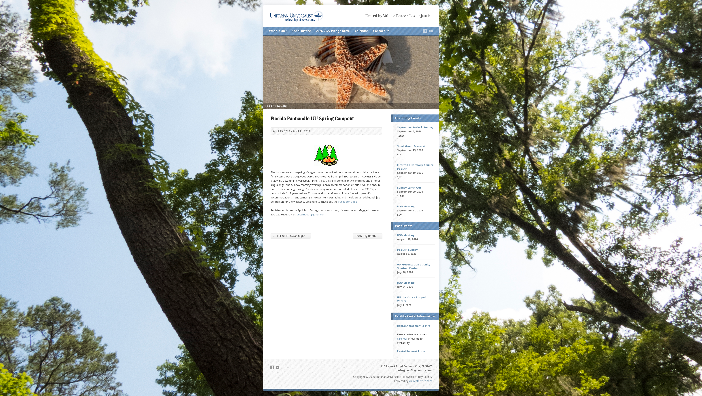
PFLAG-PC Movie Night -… (290, 236)
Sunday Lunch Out (409, 187)
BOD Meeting (406, 206)
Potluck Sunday (407, 249)
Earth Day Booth (367, 236)
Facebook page (347, 201)
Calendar (361, 31)
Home (268, 105)
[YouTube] (431, 31)
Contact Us (381, 31)
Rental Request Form (411, 351)
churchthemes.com (420, 381)
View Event (280, 105)
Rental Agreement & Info (414, 326)
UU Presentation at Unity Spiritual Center (413, 266)
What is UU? (278, 31)
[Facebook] (425, 31)
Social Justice (301, 31)
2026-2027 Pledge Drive (333, 31)
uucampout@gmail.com (311, 214)
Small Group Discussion (412, 146)
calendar (402, 338)
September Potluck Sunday (415, 127)
